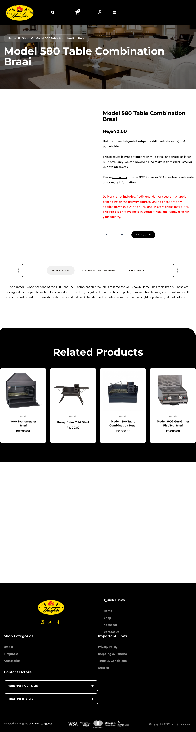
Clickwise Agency (42, 723)
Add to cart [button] (123, 437)
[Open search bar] (53, 13)
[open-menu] (114, 12)
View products (23, 437)
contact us (119, 177)
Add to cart (143, 234)
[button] (86, 116)
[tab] (51, 686)
